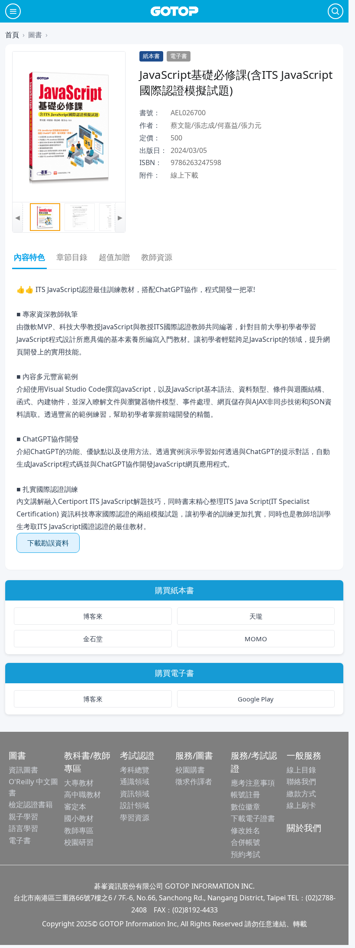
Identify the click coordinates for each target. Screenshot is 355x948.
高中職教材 (82, 794)
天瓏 (255, 616)
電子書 (20, 840)
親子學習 (23, 816)
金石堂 (93, 638)
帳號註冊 (245, 794)
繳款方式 (301, 794)
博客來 (93, 616)
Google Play (256, 699)
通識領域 (134, 781)
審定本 (75, 807)
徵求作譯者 (193, 781)
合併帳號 (245, 842)
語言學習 (23, 828)
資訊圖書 (23, 770)
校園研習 (79, 842)
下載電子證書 (253, 818)
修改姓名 (245, 830)
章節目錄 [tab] (71, 257)
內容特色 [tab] (29, 257)
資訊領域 (134, 794)
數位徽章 (245, 807)
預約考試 (245, 854)
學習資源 (134, 817)
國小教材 (79, 818)
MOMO (256, 638)
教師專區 (79, 830)
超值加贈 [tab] (114, 257)
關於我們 (304, 828)
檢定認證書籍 (31, 804)
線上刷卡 (301, 805)
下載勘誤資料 (48, 543)
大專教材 (79, 783)
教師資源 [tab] (156, 257)
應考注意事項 (253, 783)
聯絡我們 (301, 781)
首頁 (12, 34)
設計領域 (134, 805)
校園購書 (190, 770)
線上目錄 (301, 770)
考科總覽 (134, 770)
